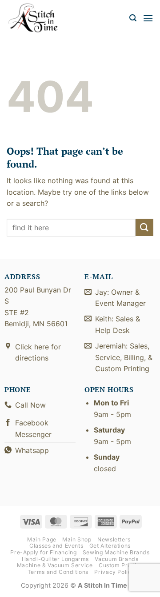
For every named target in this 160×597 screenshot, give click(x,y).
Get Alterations (110, 545)
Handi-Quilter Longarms (55, 559)
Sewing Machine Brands (116, 552)
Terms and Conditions (58, 572)
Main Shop (77, 539)
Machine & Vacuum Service (55, 565)
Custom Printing (121, 565)
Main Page (41, 539)
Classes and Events (56, 545)
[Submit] (144, 227)
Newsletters (114, 539)
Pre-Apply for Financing (43, 552)
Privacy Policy (114, 572)
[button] (132, 18)
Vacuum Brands (116, 559)
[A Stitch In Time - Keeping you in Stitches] (38, 18)
